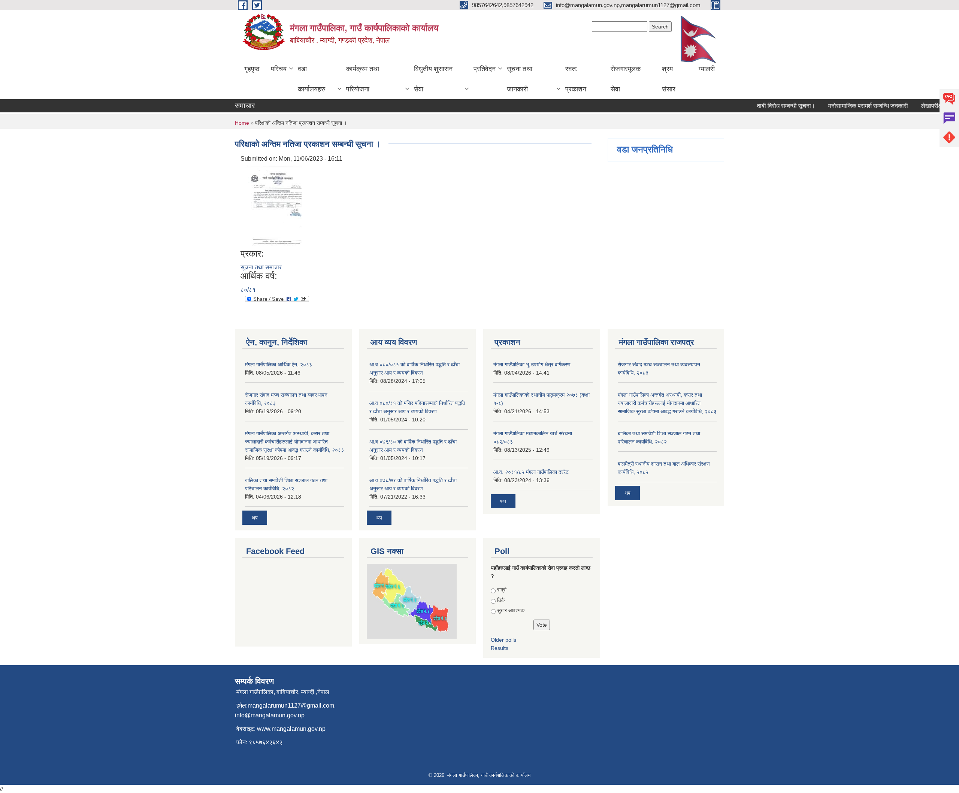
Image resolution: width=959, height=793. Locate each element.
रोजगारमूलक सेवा (626, 79)
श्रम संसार (668, 79)
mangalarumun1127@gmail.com (291, 705)
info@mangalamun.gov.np (270, 715)
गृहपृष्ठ (252, 69)
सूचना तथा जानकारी (519, 79)
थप (255, 518)
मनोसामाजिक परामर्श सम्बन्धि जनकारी (858, 106)
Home (242, 123)
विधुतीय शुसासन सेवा (433, 79)
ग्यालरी (707, 69)
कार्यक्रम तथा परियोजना (362, 79)
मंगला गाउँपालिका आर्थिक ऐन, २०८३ (278, 364)
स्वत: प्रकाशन (575, 79)
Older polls (503, 640)
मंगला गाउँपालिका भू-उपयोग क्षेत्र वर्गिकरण (532, 364)
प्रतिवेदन (485, 69)
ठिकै (501, 600)
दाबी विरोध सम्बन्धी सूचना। (776, 106)
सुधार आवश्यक (510, 610)
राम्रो (501, 590)
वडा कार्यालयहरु (311, 79)
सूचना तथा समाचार (261, 267)
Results (499, 648)
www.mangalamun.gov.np (291, 729)
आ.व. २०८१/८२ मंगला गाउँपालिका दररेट (531, 472)
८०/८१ (247, 290)
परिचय (279, 69)
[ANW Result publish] (272, 205)
